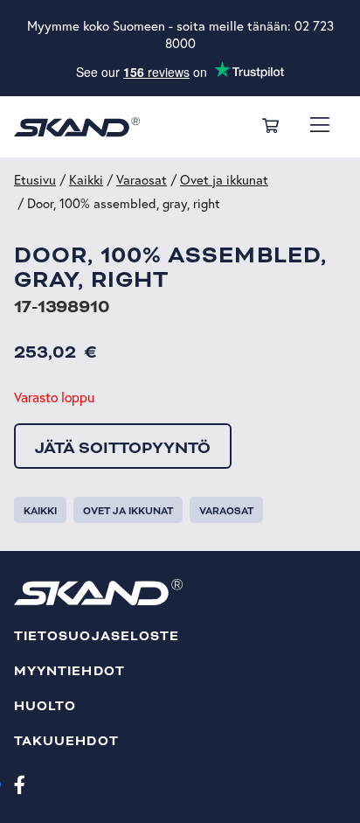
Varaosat (141, 179)
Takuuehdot (66, 741)
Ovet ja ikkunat (224, 179)
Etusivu (35, 179)
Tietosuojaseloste (96, 636)
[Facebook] (19, 784)
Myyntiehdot (69, 671)
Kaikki (86, 179)
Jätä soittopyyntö (123, 447)
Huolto (45, 706)
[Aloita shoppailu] (270, 127)
